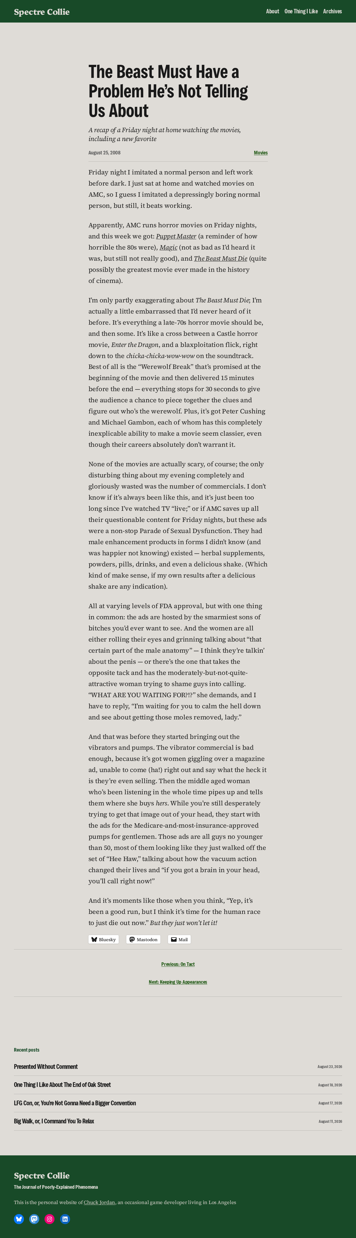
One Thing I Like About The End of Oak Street (62, 1084)
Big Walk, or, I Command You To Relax (54, 1121)
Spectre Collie (42, 11)
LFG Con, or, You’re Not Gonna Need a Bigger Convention (75, 1103)
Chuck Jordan (99, 1202)
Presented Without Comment (46, 1066)
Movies (261, 152)
